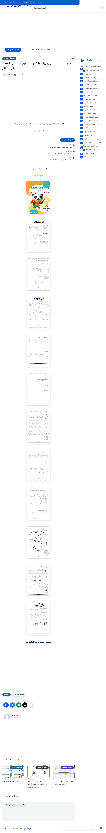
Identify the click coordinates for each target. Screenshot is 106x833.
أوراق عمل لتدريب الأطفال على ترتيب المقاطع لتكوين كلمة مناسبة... (37, 784)
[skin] (76, 2)
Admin (10, 75)
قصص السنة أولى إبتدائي (91, 139)
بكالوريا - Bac (87, 135)
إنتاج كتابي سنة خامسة (90, 88)
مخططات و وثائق (89, 153)
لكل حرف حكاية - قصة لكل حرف (61, 147)
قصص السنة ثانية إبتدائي (91, 143)
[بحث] (102, 8)
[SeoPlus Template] (3, 828)
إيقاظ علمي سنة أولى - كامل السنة (60, 154)
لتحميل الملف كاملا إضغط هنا (38, 642)
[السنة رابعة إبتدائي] (81, 828)
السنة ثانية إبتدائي (89, 114)
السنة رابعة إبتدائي (89, 121)
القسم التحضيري (88, 132)
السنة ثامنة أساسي (89, 110)
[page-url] (68, 2)
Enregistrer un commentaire (15, 805)
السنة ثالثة (87, 106)
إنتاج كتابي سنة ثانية (89, 85)
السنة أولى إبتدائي (39, 8)
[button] (12, 705)
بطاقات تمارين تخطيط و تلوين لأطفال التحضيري (38, 50)
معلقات (85, 157)
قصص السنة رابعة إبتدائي (90, 146)
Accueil (5, 2)
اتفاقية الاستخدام (15, 2)
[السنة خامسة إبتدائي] (85, 828)
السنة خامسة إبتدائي (89, 117)
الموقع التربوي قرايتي (18, 6)
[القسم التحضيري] (65, 828)
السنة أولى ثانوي (88, 99)
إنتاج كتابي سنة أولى (89, 78)
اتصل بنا (39, 2)
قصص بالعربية (91, 150)
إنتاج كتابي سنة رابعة (90, 92)
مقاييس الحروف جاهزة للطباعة (61, 160)
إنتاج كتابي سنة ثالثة (89, 81)
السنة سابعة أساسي (90, 124)
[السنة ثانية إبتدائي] (73, 828)
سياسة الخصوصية (29, 2)
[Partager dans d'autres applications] (31, 705)
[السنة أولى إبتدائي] (69, 828)
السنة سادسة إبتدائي (90, 128)
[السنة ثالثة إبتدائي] (77, 828)
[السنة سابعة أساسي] (94, 828)
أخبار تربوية (86, 74)
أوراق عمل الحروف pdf (10, 781)
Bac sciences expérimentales (91, 67)
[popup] (72, 2)
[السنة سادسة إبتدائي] (90, 828)
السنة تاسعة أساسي (90, 103)
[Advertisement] (53, 31)
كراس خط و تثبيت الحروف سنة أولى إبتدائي (63, 783)
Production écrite (91, 70)
